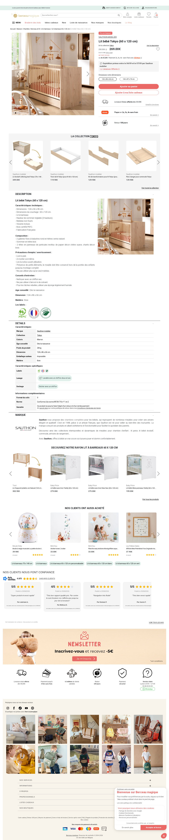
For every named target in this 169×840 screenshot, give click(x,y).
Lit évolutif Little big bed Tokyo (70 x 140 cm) (28, 177)
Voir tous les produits (150, 499)
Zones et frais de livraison (60, 817)
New (64, 23)
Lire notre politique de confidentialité (129, 803)
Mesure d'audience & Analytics (129, 815)
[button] (164, 836)
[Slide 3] (19, 113)
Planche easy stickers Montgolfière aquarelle (104, 549)
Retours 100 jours (133, 8)
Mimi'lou (53, 546)
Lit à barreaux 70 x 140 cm (22, 563)
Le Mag (128, 23)
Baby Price (54, 485)
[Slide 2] (17, 113)
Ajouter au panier (128, 86)
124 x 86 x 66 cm (107, 79)
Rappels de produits (92, 817)
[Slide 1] (15, 113)
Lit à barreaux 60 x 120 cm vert (128, 563)
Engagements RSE (151, 8)
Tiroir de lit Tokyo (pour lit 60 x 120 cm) (64, 177)
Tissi (14, 485)
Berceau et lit (35, 29)
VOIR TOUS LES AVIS (156, 622)
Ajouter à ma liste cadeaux (128, 92)
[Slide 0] (13, 113)
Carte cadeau (22, 817)
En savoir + (154, 115)
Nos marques (97, 23)
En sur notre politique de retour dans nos (68, 408)
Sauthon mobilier (19, 174)
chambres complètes (74, 420)
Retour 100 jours (32, 817)
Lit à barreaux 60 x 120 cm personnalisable (66, 563)
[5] (37, 554)
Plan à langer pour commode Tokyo (138, 177)
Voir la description (153, 45)
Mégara (90, 838)
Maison (19, 29)
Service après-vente (75, 817)
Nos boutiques (114, 23)
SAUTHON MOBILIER (108, 37)
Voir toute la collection (150, 188)
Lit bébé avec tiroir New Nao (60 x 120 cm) (103, 488)
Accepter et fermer (153, 827)
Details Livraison (152, 104)
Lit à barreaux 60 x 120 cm (61, 29)
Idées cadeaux (51, 23)
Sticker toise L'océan (57, 549)
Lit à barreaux (45, 29)
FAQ (83, 817)
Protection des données (106, 817)
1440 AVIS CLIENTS (47, 578)
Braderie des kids (33, 23)
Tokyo (112, 45)
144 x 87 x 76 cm (128, 79)
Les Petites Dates (132, 546)
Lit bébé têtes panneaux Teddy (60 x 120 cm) (142, 488)
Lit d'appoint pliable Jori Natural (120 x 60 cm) (29, 488)
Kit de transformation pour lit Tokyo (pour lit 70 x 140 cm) (108, 177)
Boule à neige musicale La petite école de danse (30, 549)
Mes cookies (84, 820)
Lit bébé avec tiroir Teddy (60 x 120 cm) (64, 488)
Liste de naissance (78, 23)
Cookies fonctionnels (126, 813)
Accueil (12, 29)
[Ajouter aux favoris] (158, 49)
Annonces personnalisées (128, 817)
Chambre (26, 29)
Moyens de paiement (44, 817)
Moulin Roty (17, 546)
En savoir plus (127, 827)
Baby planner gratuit (113, 8)
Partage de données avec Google (130, 811)
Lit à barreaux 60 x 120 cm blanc (99, 563)
